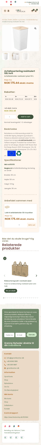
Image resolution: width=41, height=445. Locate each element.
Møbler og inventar (19, 19)
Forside (4, 19)
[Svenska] (15, 1)
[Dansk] (7, 1)
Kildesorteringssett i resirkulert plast (17, 281)
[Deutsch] (11, 4)
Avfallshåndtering (31, 19)
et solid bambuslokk (25, 140)
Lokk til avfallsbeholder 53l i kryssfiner (19, 213)
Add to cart (25, 117)
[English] (11, 1)
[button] (10, 291)
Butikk (10, 19)
